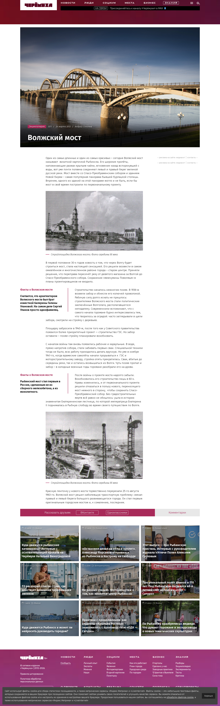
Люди (89, 3)
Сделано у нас (160, 666)
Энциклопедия (183, 666)
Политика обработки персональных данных (31, 680)
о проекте (69, 687)
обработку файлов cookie (180, 697)
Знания (171, 3)
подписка (161, 687)
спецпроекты (187, 687)
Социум (109, 3)
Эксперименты (183, 669)
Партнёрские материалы (46, 566)
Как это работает (138, 663)
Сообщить (66, 663)
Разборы (180, 663)
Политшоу (112, 676)
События (111, 663)
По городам (135, 672)
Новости (68, 3)
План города (136, 666)
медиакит (180, 157)
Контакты (92, 687)
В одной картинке (116, 672)
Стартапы (157, 663)
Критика (180, 676)
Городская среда (138, 669)
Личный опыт (101, 528)
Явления (111, 666)
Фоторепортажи (102, 566)
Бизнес (150, 3)
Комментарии (177, 512)
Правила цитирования (31, 674)
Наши (86, 672)
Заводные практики (164, 566)
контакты (191, 157)
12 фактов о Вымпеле (163, 672)
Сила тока (158, 676)
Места (130, 3)
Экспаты (88, 666)
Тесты (179, 672)
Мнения (38, 528)
